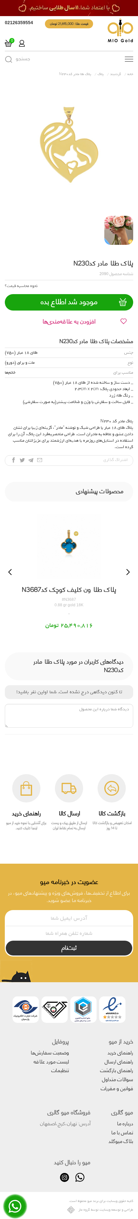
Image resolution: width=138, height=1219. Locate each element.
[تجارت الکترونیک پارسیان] (25, 1010)
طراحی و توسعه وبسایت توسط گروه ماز (105, 1210)
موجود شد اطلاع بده (69, 301)
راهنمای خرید (120, 1052)
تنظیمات (60, 1069)
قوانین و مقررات (117, 1087)
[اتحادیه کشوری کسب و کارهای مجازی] (83, 1010)
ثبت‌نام (69, 947)
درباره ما (125, 1122)
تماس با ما (122, 1131)
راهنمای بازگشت (116, 1069)
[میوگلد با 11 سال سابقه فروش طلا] (69, 8)
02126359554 (19, 22)
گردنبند (115, 74)
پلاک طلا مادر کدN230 (75, 74)
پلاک (101, 74)
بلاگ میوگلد (120, 1140)
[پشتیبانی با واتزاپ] (15, 1210)
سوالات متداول (117, 1078)
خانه (130, 74)
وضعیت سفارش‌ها (50, 1052)
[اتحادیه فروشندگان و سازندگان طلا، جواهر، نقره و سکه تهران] (54, 1010)
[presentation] (9, 572)
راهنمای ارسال (119, 1061)
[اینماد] (112, 1010)
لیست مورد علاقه (51, 1061)
